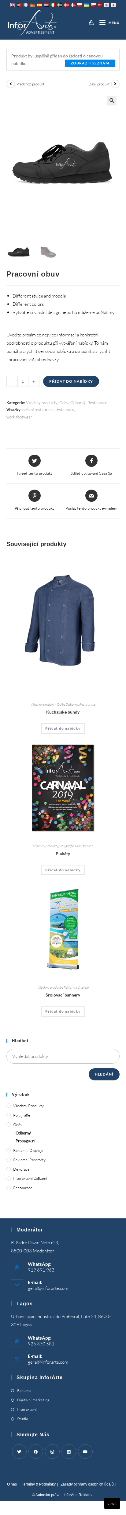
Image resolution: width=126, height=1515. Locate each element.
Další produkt (99, 84)
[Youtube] (85, 1451)
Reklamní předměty (29, 1159)
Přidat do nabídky (71, 381)
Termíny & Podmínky (39, 1484)
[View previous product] (10, 84)
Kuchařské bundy (63, 711)
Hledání (104, 1074)
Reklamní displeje (76, 987)
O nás (12, 1484)
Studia (22, 1418)
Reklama (24, 1390)
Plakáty (63, 853)
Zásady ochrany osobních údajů (87, 1484)
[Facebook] (35, 1451)
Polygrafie (66, 846)
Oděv (64, 402)
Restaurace (97, 402)
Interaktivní (27, 1409)
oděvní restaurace (38, 409)
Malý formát (84, 846)
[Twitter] (19, 1451)
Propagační (25, 1140)
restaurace (64, 409)
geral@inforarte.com (48, 1288)
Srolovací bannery (63, 994)
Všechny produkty (41, 402)
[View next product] (115, 84)
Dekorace (21, 1169)
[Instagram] (52, 1451)
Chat (112, 1503)
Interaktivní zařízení (30, 1178)
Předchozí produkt (30, 84)
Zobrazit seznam (90, 63)
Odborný (78, 402)
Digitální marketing (33, 1399)
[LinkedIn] (68, 1451)
